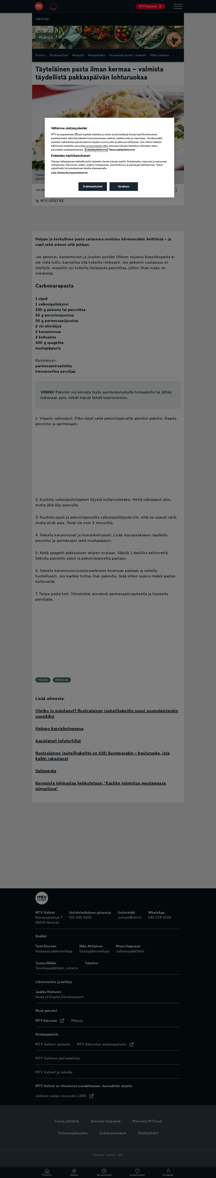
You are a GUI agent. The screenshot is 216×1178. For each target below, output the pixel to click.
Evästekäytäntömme (96, 149)
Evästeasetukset (93, 186)
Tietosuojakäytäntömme (121, 149)
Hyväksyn (124, 186)
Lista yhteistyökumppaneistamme (69, 172)
